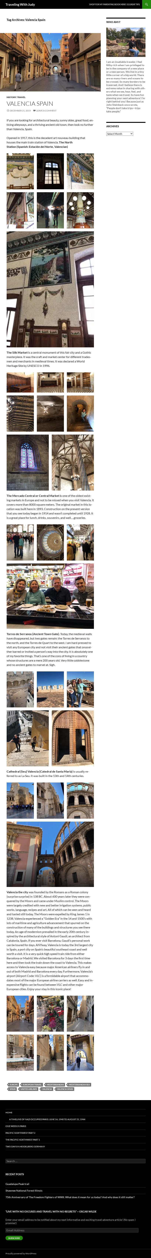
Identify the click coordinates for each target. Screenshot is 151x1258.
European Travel (32, 1084)
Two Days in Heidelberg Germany (25, 1146)
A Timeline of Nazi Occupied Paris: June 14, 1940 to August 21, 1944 (47, 1119)
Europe (14, 1084)
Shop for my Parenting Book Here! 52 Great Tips (114, 4)
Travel (21, 97)
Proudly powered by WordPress (21, 1253)
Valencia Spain (65, 1089)
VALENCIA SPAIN (30, 103)
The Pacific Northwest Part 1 (23, 1139)
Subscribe (14, 1238)
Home (9, 1112)
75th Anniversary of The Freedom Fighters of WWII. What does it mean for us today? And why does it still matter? (70, 1197)
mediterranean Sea (79, 1084)
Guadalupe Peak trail (17, 1183)
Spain (12, 1089)
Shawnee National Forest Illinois (24, 1190)
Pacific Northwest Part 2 (20, 1133)
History (11, 97)
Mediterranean (55, 1084)
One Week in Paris (16, 1126)
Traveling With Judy (20, 4)
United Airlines (29, 1089)
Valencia (47, 1089)
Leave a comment (46, 110)
